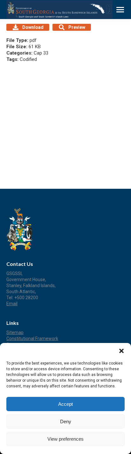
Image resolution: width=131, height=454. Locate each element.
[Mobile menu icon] (120, 9)
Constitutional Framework (32, 338)
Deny (65, 421)
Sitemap (15, 332)
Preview (76, 27)
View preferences (65, 439)
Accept (65, 404)
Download (33, 27)
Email (11, 303)
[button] (121, 351)
